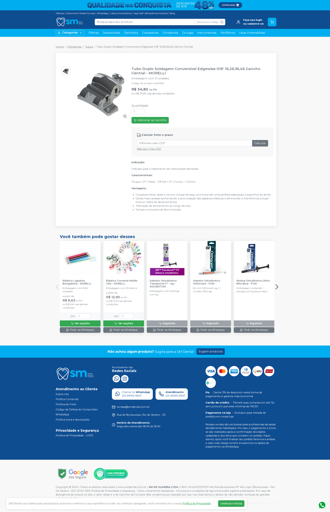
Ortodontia (170, 32)
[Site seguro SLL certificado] (73, 473)
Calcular (260, 143)
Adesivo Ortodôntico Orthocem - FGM (206, 282)
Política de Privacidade (197, 503)
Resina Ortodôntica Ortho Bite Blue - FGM (253, 282)
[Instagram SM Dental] (124, 378)
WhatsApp (103, 13)
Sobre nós (62, 394)
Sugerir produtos (211, 351)
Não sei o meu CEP (149, 148)
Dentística (131, 32)
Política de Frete (66, 404)
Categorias (70, 32)
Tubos (89, 46)
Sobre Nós (72, 13)
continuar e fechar (231, 503)
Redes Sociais (87, 13)
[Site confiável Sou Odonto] (111, 474)
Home (60, 46)
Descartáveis (111, 32)
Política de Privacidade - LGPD (74, 435)
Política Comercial (67, 399)
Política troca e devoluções (72, 419)
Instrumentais (206, 32)
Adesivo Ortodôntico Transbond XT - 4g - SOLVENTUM (163, 283)
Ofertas (60, 13)
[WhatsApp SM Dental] (116, 378)
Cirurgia (187, 32)
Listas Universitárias (120, 13)
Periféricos (228, 32)
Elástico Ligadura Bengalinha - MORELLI (77, 282)
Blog (172, 13)
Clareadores (150, 32)
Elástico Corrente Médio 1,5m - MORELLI (122, 282)
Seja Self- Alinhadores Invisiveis (150, 13)
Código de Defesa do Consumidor (77, 409)
